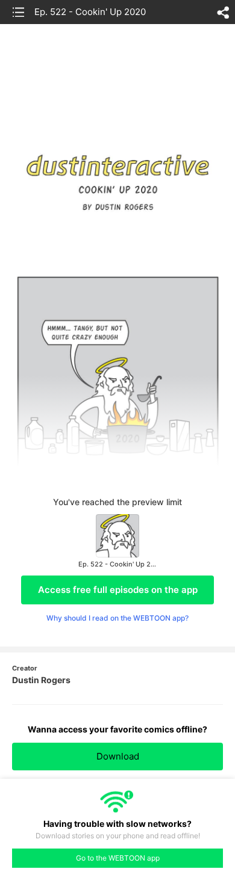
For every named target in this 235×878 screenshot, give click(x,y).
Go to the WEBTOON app (118, 857)
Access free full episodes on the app (118, 589)
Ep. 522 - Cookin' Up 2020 (90, 11)
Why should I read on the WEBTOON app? (117, 617)
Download (117, 756)
